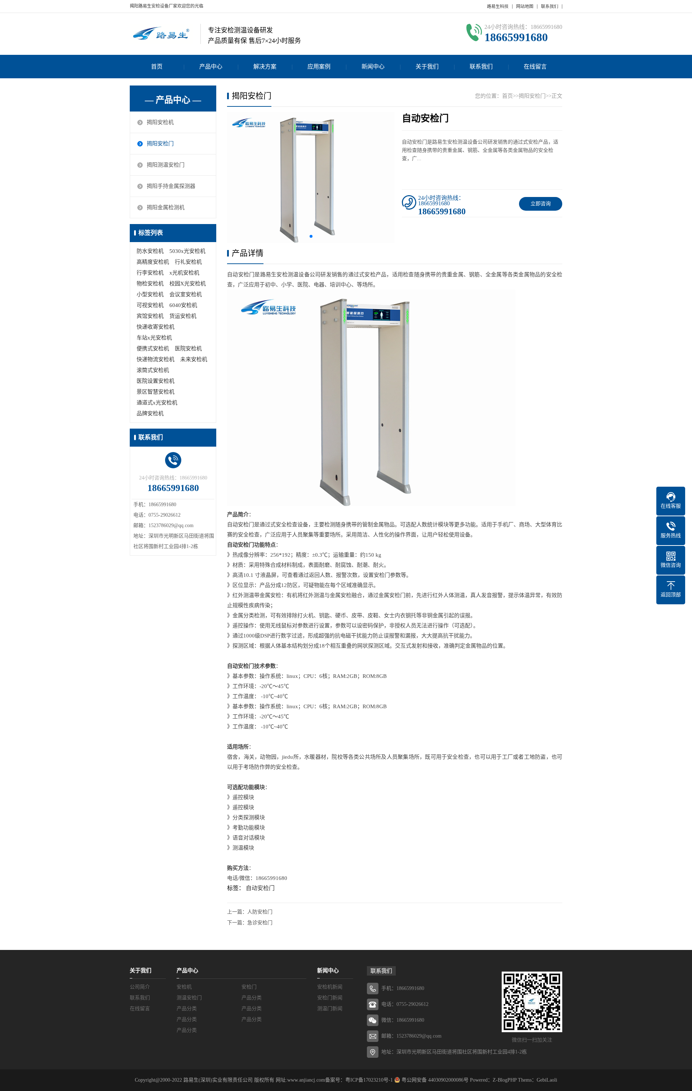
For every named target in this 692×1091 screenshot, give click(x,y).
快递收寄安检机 (155, 327)
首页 (157, 66)
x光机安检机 (184, 273)
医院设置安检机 (155, 381)
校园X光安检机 (187, 283)
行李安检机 (150, 273)
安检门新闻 (329, 997)
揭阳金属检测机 (166, 207)
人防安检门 (259, 912)
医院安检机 (188, 348)
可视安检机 (150, 305)
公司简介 (140, 987)
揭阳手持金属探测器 (171, 186)
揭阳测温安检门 (166, 165)
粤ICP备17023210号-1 (369, 1080)
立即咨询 (541, 203)
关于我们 (427, 66)
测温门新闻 (329, 1008)
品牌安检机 (150, 413)
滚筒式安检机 (153, 370)
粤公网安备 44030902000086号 (434, 1080)
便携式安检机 (153, 348)
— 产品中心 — (173, 100)
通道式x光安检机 (157, 403)
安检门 (249, 987)
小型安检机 (150, 294)
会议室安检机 (185, 294)
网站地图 (524, 6)
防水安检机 (150, 251)
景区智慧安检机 (155, 392)
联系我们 (549, 6)
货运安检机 (182, 316)
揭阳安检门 (160, 143)
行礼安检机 (188, 262)
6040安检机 (183, 305)
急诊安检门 (259, 922)
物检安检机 (150, 283)
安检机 (184, 987)
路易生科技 (498, 6)
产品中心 (210, 66)
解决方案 (264, 66)
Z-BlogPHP (504, 1080)
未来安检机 (193, 359)
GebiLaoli (547, 1080)
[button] (311, 236)
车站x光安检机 (154, 338)
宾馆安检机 (150, 316)
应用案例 (319, 66)
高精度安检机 (153, 262)
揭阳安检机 (160, 122)
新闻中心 (373, 66)
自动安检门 (260, 888)
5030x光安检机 (187, 251)
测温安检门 (189, 997)
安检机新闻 (329, 987)
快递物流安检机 (155, 359)
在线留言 (535, 66)
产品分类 (251, 997)
